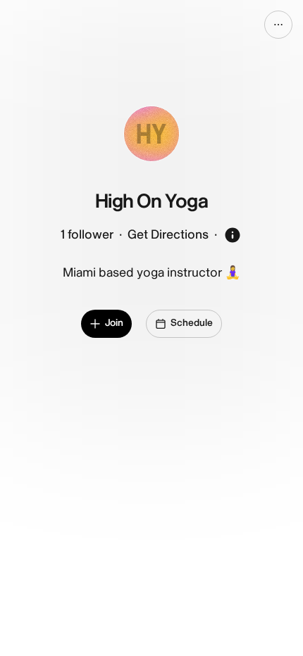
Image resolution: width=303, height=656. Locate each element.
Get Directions (168, 235)
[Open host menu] (278, 25)
